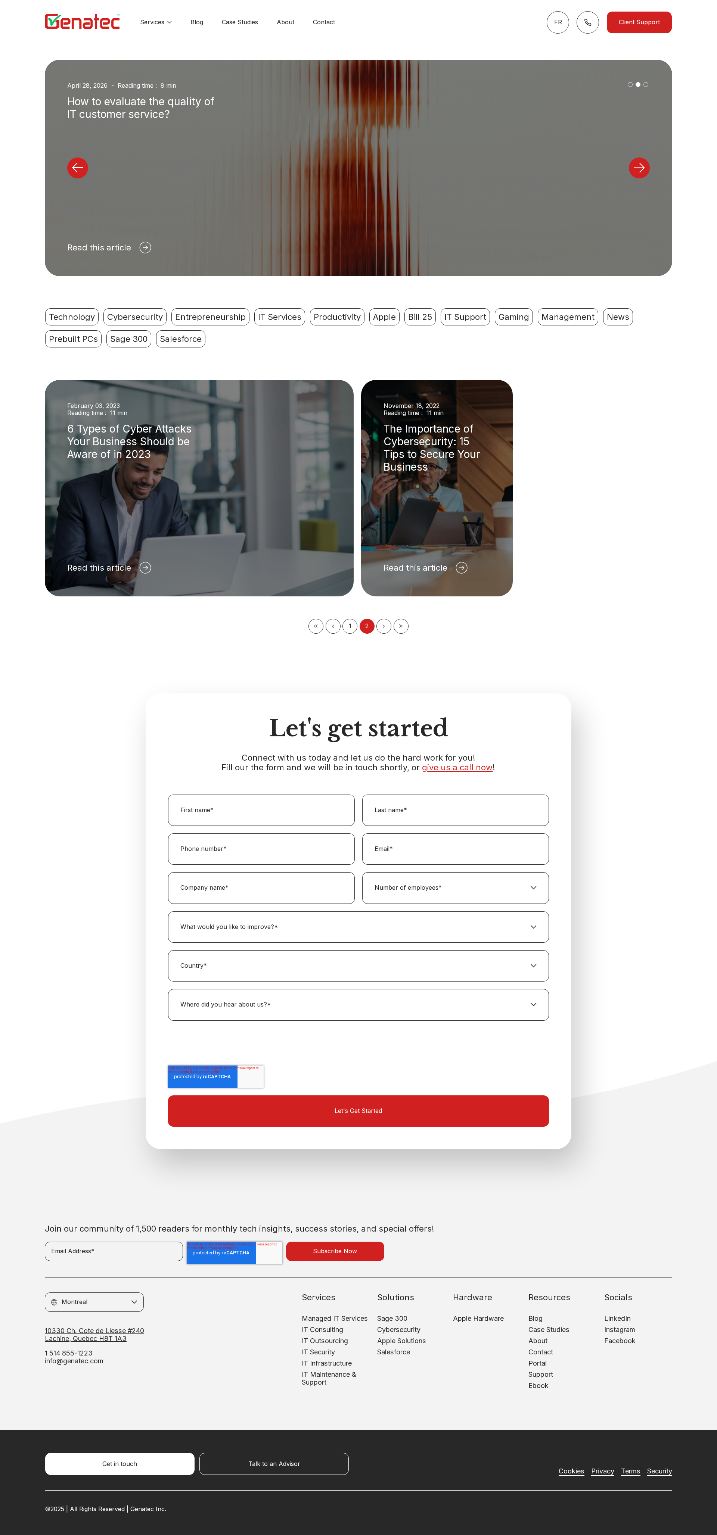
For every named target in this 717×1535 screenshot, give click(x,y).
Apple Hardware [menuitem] (478, 1318)
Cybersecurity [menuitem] (398, 1329)
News (618, 317)
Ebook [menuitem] (538, 1385)
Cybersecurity (135, 317)
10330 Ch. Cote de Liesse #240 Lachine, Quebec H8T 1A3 (94, 1334)
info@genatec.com (74, 1361)
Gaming (514, 317)
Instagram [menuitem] (619, 1329)
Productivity (337, 317)
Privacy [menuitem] (602, 1471)
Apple (384, 317)
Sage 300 (129, 339)
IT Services (279, 317)
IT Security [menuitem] (318, 1352)
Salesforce (181, 339)
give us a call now (457, 767)
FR (558, 22)
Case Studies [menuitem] (548, 1329)
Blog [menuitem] (535, 1318)
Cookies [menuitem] (571, 1471)
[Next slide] (639, 167)
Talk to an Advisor (274, 1463)
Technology (72, 317)
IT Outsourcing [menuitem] (325, 1341)
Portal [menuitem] (537, 1363)
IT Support (465, 317)
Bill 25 (420, 317)
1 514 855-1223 (69, 1353)
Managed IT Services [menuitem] (335, 1318)
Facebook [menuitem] (620, 1341)
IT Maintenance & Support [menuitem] (329, 1378)
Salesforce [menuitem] (393, 1352)
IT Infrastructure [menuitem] (327, 1363)
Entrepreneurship (210, 317)
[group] (358, 168)
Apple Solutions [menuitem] (401, 1341)
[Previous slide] (77, 167)
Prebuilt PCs (73, 339)
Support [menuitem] (540, 1374)
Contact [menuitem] (540, 1352)
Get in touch (119, 1463)
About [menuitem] (537, 1341)
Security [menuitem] (659, 1471)
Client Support (639, 22)
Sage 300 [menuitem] (392, 1318)
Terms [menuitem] (630, 1471)
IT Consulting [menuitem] (322, 1329)
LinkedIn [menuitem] (617, 1318)
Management (568, 317)
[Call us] (588, 22)
